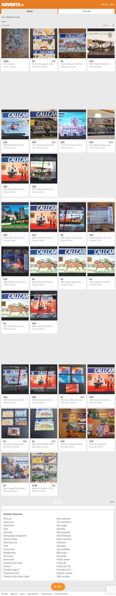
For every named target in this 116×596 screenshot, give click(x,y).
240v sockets (63, 576)
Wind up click (10, 542)
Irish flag (61, 529)
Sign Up (104, 4)
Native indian (63, 559)
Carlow (45, 148)
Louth (73, 67)
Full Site (4, 594)
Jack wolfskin (63, 549)
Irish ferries (9, 525)
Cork (16, 491)
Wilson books (10, 539)
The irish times (64, 522)
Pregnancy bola (11, 573)
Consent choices (61, 594)
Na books (61, 556)
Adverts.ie (12, 4)
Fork (6, 546)
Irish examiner (64, 518)
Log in (22, 594)
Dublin (13, 67)
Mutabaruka (9, 552)
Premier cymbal (64, 573)
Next (112, 502)
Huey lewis (9, 549)
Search (30, 11)
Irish (6, 529)
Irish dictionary (64, 535)
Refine (105, 25)
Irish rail (7, 518)
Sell (59, 586)
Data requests (33, 594)
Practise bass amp (13, 563)
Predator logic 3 (11, 570)
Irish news (9, 522)
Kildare (43, 491)
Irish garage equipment (15, 535)
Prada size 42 (63, 566)
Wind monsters (64, 539)
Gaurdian (61, 546)
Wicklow (45, 67)
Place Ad (86, 11)
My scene (8, 556)
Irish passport (63, 532)
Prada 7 (7, 566)
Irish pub (8, 532)
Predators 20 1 (64, 570)
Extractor (61, 542)
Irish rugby (62, 525)
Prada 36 (61, 563)
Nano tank (9, 559)
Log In (111, 4)
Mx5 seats (62, 552)
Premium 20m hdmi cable (16, 576)
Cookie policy (46, 594)
